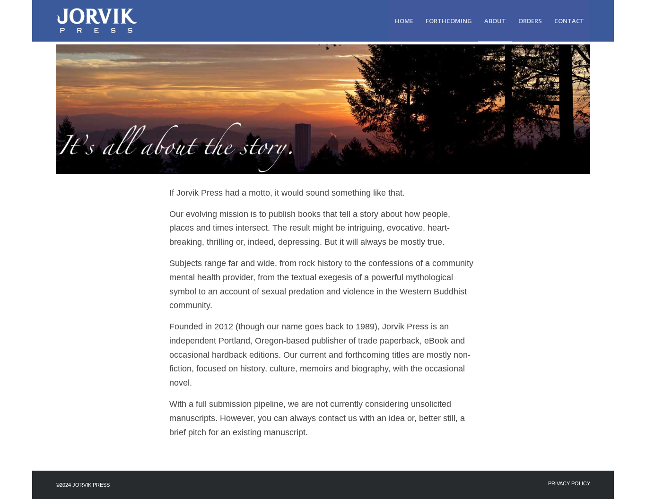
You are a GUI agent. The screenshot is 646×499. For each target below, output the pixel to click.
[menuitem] (404, 21)
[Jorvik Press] (102, 21)
